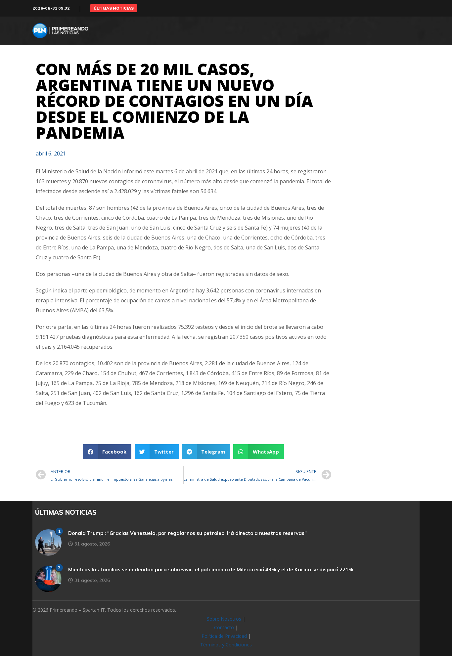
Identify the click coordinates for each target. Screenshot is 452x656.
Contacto (224, 627)
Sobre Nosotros (224, 619)
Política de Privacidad (224, 636)
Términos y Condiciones (226, 644)
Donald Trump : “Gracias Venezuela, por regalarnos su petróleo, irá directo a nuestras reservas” (187, 533)
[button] (113, 8)
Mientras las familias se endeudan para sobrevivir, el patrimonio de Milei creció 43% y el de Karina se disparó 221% (210, 569)
